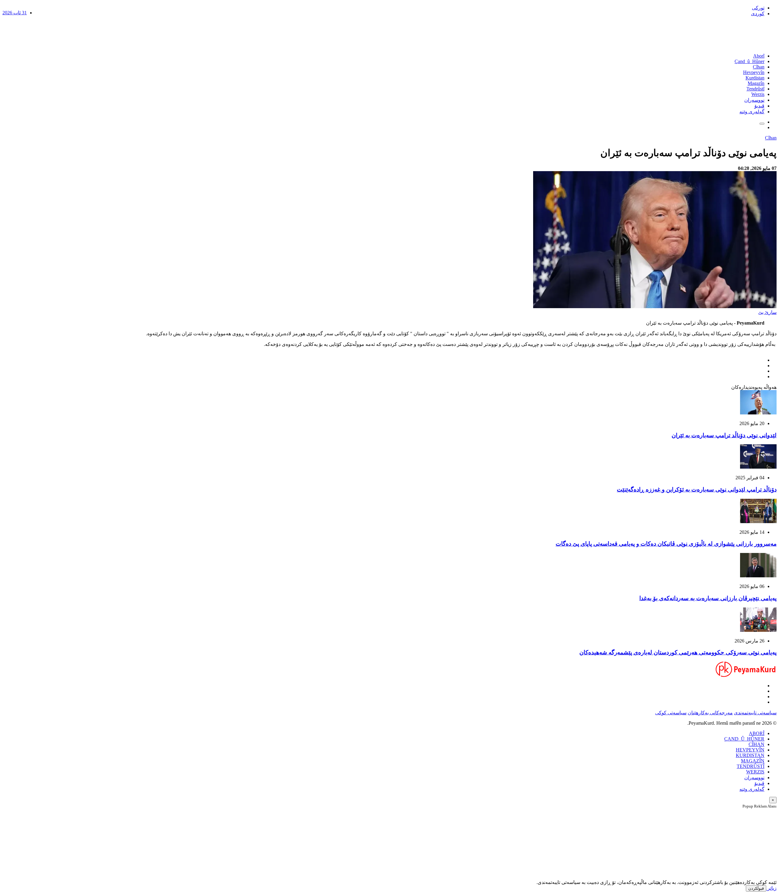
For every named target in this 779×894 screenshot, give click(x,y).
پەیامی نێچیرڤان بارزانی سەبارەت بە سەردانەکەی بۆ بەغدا (708, 598)
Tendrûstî (755, 88)
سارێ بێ (767, 312)
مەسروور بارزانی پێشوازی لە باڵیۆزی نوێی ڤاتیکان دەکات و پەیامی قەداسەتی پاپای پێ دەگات (666, 543)
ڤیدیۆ (759, 105)
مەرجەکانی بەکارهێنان (710, 712)
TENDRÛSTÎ (750, 766)
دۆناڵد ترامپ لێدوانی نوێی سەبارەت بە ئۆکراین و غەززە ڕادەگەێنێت (697, 489)
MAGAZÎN (752, 760)
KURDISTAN (750, 755)
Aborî (758, 55)
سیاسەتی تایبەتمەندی (755, 712)
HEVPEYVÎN (750, 749)
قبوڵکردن (756, 888)
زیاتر (771, 888)
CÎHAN (756, 744)
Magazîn (756, 83)
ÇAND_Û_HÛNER (744, 738)
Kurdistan (755, 77)
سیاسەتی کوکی (670, 712)
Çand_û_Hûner (749, 61)
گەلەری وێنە (751, 111)
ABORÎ (756, 733)
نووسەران (754, 100)
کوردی (757, 13)
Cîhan (758, 66)
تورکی (758, 7)
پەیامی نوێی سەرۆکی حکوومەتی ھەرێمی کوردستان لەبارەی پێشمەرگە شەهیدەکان (678, 652)
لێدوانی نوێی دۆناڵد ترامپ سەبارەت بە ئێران (724, 435)
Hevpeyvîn (753, 72)
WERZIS (755, 771)
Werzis (757, 94)
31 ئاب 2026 (14, 12)
